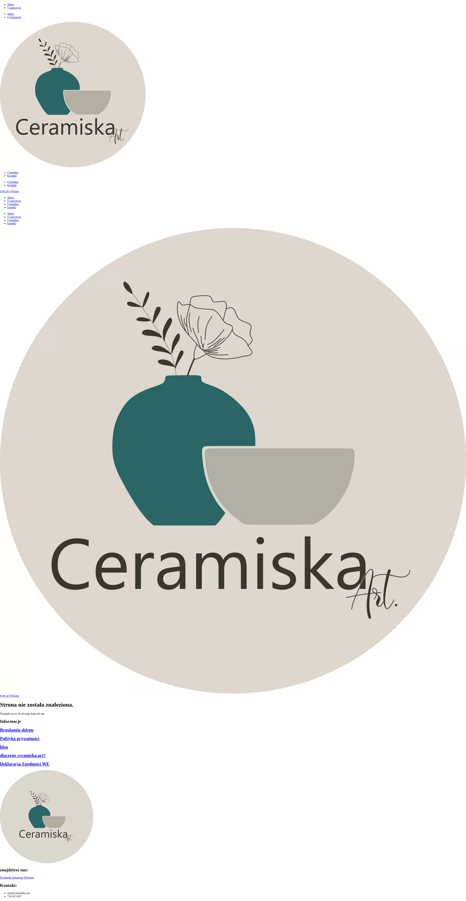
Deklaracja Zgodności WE (24, 764)
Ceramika (12, 172)
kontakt (11, 207)
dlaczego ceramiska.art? (23, 755)
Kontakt (12, 175)
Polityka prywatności (20, 738)
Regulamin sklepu (16, 730)
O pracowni (14, 7)
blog (4, 747)
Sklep (10, 4)
